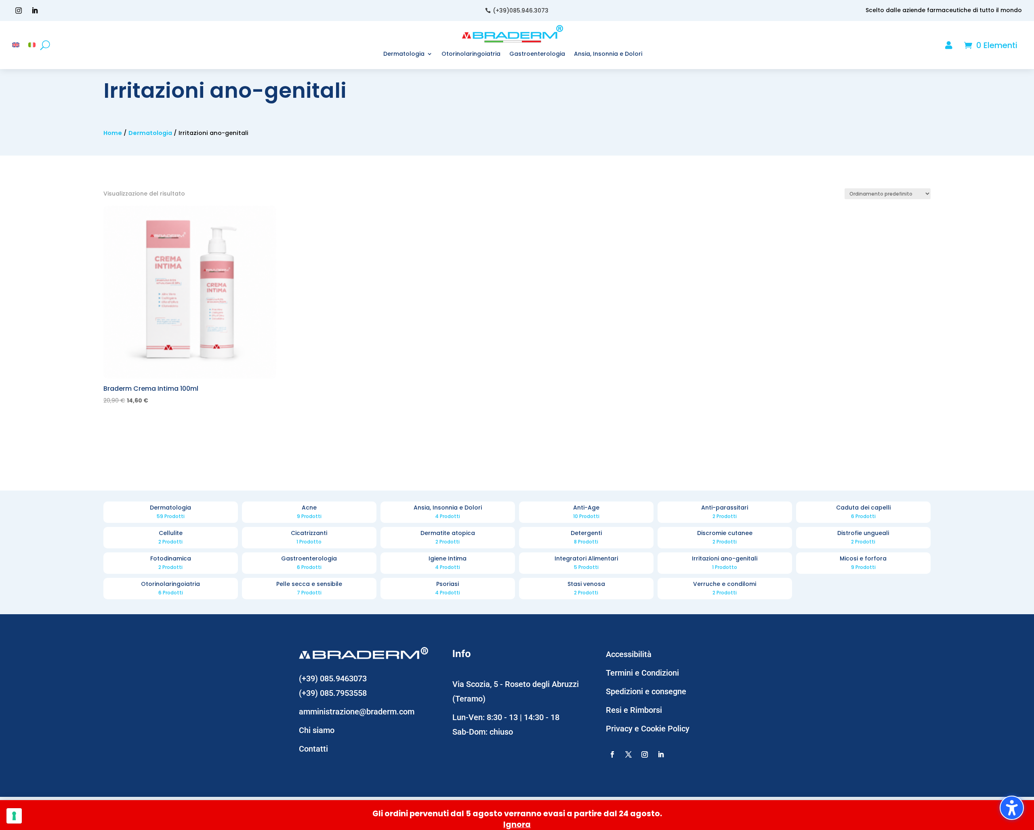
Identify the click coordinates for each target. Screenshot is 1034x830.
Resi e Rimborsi (634, 710)
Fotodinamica (170, 563)
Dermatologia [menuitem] (404, 54)
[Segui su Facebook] (612, 754)
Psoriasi (447, 588)
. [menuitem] (959, 45)
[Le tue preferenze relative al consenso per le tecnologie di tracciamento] (14, 816)
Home (112, 133)
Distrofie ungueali (863, 537)
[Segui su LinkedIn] (34, 10)
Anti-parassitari (725, 512)
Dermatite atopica (447, 537)
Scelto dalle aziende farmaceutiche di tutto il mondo (944, 10)
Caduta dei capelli (863, 512)
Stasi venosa (586, 588)
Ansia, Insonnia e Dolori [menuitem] (608, 54)
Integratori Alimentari (586, 563)
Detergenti (586, 537)
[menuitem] (15, 46)
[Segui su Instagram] (18, 10)
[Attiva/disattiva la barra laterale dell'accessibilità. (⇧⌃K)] (1012, 808)
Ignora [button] (517, 824)
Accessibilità (629, 654)
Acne (309, 512)
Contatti (313, 749)
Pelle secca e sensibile (309, 588)
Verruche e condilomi (725, 588)
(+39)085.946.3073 (521, 10)
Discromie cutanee (725, 537)
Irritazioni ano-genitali (725, 563)
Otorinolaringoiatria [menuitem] (470, 54)
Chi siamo (316, 730)
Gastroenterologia (309, 563)
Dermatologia (150, 133)
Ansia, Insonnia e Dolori (447, 512)
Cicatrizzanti (309, 537)
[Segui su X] (628, 754)
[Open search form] (45, 45)
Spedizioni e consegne (646, 691)
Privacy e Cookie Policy (647, 728)
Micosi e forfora (863, 563)
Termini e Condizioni (642, 673)
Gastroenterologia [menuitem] (537, 54)
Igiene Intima (447, 563)
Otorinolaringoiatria (170, 588)
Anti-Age (586, 512)
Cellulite (170, 537)
